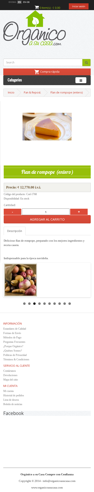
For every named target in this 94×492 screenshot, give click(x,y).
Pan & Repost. (32, 92)
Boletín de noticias (12, 404)
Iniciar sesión (78, 6)
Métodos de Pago (12, 337)
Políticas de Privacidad (15, 355)
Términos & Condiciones (16, 359)
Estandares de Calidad (14, 328)
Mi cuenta (8, 391)
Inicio (11, 92)
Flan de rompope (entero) (66, 92)
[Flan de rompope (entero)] (47, 126)
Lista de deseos (11, 399)
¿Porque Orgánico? (13, 346)
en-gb (26, 2)
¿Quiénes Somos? (12, 350)
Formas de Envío (12, 333)
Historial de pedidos (13, 395)
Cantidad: (10, 205)
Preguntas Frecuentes (14, 341)
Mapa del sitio (10, 379)
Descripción (14, 231)
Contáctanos (9, 370)
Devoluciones (10, 375)
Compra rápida (49, 72)
